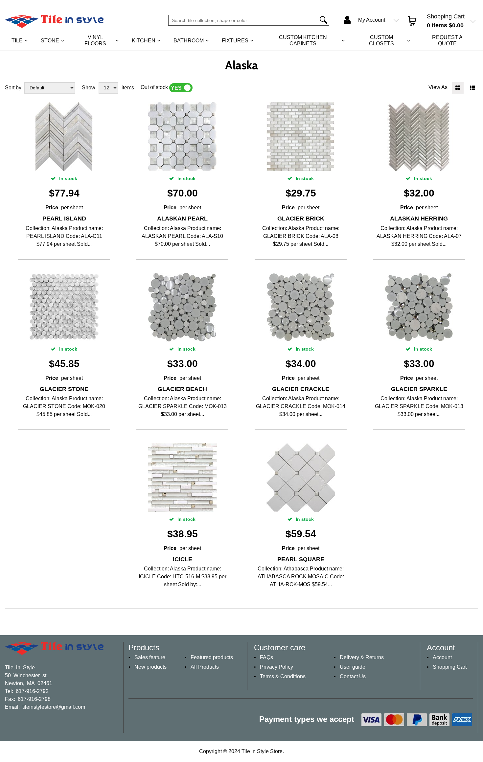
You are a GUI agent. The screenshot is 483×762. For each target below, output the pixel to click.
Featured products (212, 657)
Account (442, 657)
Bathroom (188, 40)
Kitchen (143, 40)
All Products (205, 667)
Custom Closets (381, 40)
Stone (50, 40)
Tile (17, 40)
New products (150, 667)
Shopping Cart (450, 667)
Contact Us (353, 676)
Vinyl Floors (95, 40)
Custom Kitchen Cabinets (303, 40)
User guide (352, 667)
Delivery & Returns (362, 657)
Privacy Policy (276, 667)
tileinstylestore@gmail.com (53, 706)
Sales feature (149, 657)
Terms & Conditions (283, 676)
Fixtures (235, 40)
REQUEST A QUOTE (447, 40)
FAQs (266, 657)
